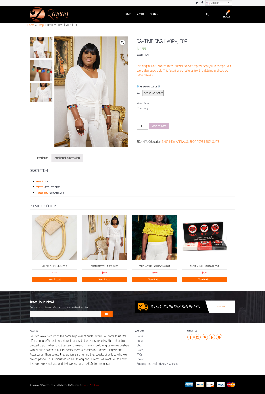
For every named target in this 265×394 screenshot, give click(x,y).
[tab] (42, 158)
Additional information (67, 158)
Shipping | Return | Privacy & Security (158, 363)
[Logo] (49, 14)
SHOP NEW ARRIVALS (175, 141)
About (140, 14)
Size (138, 93)
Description (42, 158)
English (214, 2)
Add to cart (159, 126)
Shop (153, 14)
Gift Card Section (143, 103)
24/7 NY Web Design (91, 385)
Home (128, 14)
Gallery (140, 350)
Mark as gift (144, 108)
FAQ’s (139, 354)
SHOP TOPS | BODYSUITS (204, 141)
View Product (55, 279)
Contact (140, 359)
